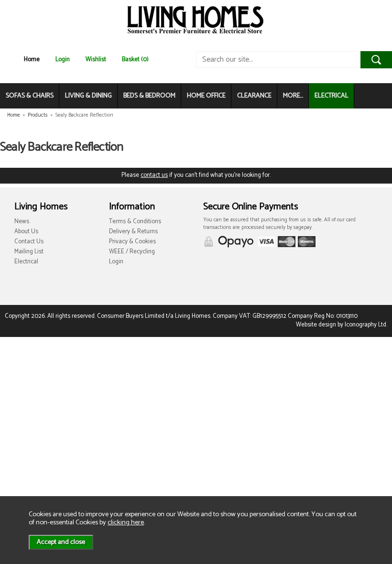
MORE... (293, 95)
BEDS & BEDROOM (149, 95)
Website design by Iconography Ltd (341, 325)
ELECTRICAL (331, 95)
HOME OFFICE (206, 95)
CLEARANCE (254, 95)
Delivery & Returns (133, 232)
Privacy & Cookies (132, 242)
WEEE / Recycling (132, 252)
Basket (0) (135, 59)
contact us (154, 175)
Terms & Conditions (135, 222)
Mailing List (29, 252)
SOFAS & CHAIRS (30, 95)
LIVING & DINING (88, 95)
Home (32, 59)
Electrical (26, 262)
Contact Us (29, 242)
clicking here (126, 522)
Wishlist (96, 59)
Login (62, 59)
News (21, 222)
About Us (26, 232)
